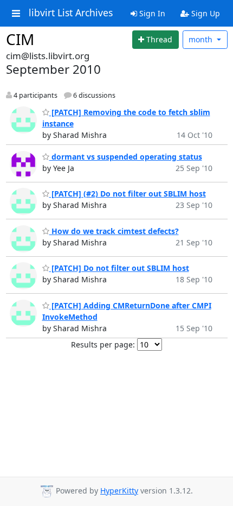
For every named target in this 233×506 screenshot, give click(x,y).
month (202, 39)
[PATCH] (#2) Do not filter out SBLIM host (127, 193)
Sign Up (204, 13)
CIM (20, 39)
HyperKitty (119, 490)
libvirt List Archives (71, 13)
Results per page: (103, 344)
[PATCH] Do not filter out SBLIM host (119, 268)
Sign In (151, 13)
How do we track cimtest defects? (114, 231)
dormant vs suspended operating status (125, 156)
